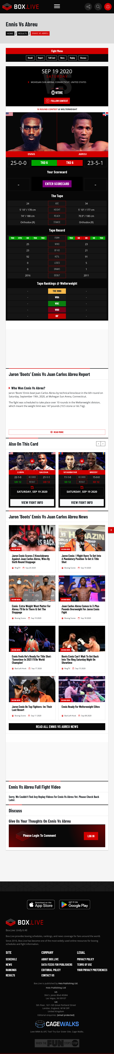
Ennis (31, 154)
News (62, 58)
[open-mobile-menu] (57, 6)
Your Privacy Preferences (92, 970)
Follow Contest (59, 100)
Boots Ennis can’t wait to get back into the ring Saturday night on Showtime (80, 659)
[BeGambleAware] (57, 1043)
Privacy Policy (85, 959)
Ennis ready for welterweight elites (81, 706)
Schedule (11, 959)
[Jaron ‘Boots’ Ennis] (31, 131)
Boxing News (16, 549)
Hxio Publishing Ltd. (68, 983)
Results (22, 33)
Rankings (11, 970)
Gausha (43, 472)
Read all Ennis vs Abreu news (57, 726)
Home (10, 33)
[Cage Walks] (57, 1024)
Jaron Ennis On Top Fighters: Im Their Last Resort (32, 708)
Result (30, 58)
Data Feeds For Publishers (56, 964)
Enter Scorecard (57, 183)
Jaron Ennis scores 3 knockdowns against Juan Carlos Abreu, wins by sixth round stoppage (31, 559)
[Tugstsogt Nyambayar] (70, 461)
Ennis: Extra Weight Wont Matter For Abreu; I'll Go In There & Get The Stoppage (31, 609)
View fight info (32, 502)
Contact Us (47, 975)
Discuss (83, 58)
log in (91, 836)
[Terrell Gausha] (44, 461)
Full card (51, 58)
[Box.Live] (20, 6)
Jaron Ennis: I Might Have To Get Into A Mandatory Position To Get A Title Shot (81, 559)
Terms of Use (84, 964)
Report (40, 58)
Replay (72, 58)
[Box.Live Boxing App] (41, 904)
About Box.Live (50, 959)
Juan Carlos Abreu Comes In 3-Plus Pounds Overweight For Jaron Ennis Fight (80, 609)
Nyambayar (70, 472)
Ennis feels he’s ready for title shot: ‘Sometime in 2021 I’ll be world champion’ (32, 659)
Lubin (20, 472)
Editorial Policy (51, 970)
